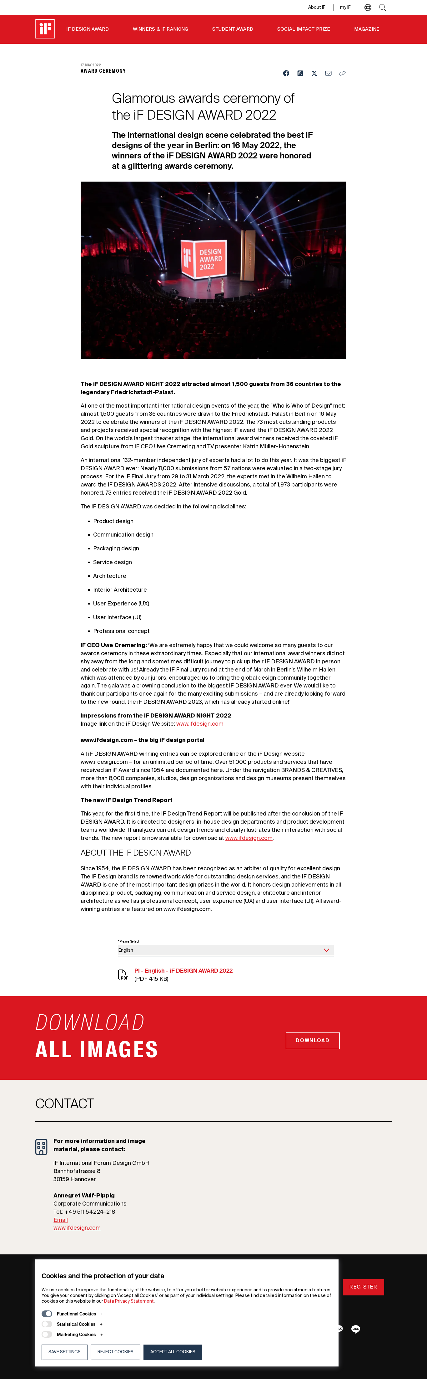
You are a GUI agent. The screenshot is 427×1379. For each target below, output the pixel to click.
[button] (367, 7)
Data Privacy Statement (129, 1301)
